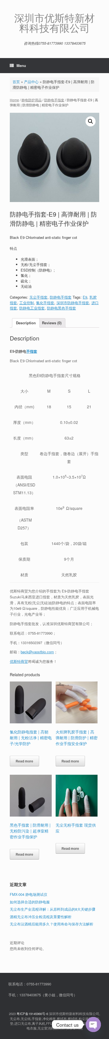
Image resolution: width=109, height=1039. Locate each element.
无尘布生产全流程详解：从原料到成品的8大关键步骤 (52, 909)
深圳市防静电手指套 (72, 302)
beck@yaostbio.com (37, 651)
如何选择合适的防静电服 (30, 901)
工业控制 (26, 302)
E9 (85, 297)
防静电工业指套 (32, 308)
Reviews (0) (51, 322)
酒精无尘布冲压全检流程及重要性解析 (41, 916)
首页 (16, 81)
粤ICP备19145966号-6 (32, 1013)
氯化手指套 (45, 302)
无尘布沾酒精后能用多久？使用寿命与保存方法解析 (51, 924)
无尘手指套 (38, 297)
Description (26, 322)
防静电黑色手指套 (61, 308)
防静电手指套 (54, 99)
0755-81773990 (40, 633)
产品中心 (31, 81)
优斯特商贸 (19, 661)
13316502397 (31, 642)
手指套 (31, 351)
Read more (24, 761)
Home (14, 99)
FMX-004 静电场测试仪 (28, 894)
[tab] (26, 323)
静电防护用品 (32, 99)
